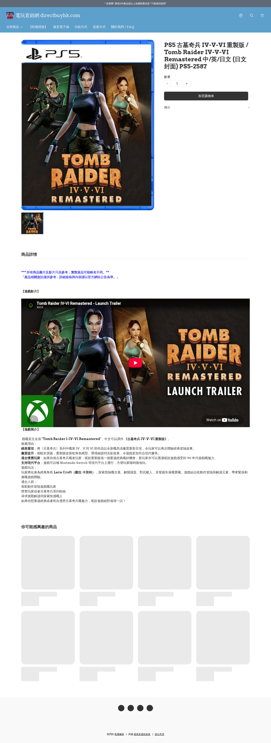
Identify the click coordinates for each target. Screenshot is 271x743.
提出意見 (159, 734)
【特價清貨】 (38, 27)
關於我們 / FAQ (122, 27)
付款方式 (81, 27)
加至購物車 (206, 96)
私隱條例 (119, 734)
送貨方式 (99, 27)
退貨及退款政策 (142, 734)
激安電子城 (61, 27)
